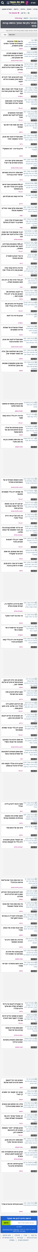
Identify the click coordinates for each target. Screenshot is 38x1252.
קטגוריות (20, 1237)
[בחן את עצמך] (19, 3)
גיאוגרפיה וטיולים (18, 239)
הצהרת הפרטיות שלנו (8, 1229)
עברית (35, 9)
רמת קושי (12, 35)
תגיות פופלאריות (7, 1237)
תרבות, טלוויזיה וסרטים (17, 60)
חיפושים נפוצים (23, 1240)
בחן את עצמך (33, 18)
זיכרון (21, 84)
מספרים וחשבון (7, 9)
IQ (28, 13)
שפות (21, 215)
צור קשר (34, 1235)
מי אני (21, 144)
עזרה (25, 1235)
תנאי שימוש (16, 1229)
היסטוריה (20, 96)
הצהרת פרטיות (32, 1237)
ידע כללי (20, 72)
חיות (21, 759)
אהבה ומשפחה (19, 447)
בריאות (16, 9)
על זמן (23, 13)
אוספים (12, 1240)
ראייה (21, 287)
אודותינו (17, 1235)
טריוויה (22, 9)
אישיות (29, 9)
